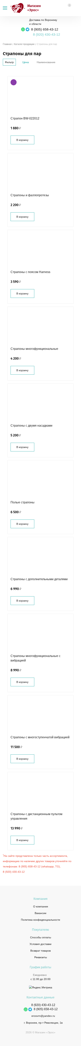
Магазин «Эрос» (16, 8)
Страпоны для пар (47, 44)
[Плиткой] (4, 70)
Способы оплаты (40, 937)
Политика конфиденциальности (40, 919)
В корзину (22, 139)
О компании (40, 906)
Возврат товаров (40, 950)
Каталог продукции (24, 44)
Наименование (46, 62)
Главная (7, 44)
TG (57, 866)
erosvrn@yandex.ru (43, 1015)
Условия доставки (40, 944)
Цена (25, 62)
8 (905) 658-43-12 (44, 29)
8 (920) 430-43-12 (14, 871)
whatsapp (48, 866)
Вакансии (40, 913)
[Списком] (10, 70)
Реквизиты (40, 957)
